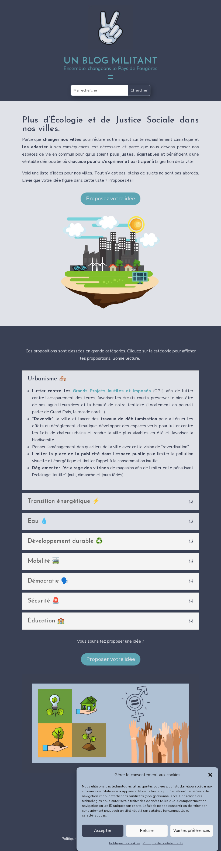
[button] (210, 775)
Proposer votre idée (110, 659)
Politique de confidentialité (163, 843)
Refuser (147, 830)
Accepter (102, 830)
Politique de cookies (124, 843)
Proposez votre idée (110, 198)
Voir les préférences (191, 830)
